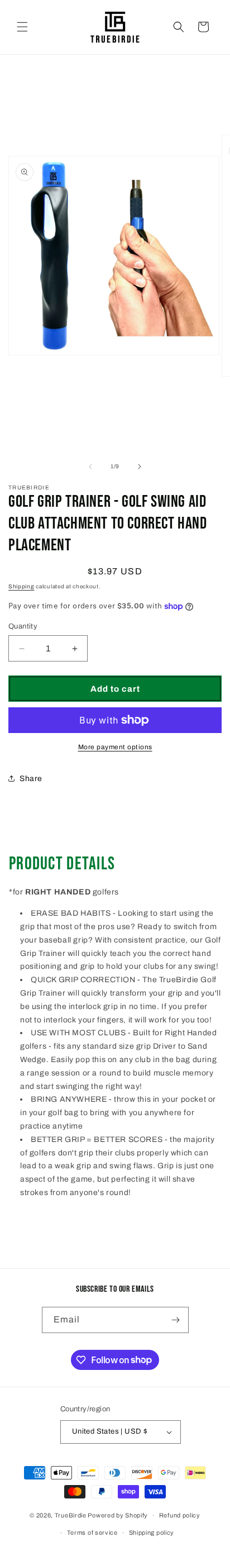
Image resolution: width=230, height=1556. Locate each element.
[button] (22, 27)
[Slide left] (90, 466)
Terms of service (92, 1532)
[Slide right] (139, 466)
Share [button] (31, 778)
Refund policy (179, 1515)
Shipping (21, 586)
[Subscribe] (176, 1320)
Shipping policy (152, 1532)
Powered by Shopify (118, 1515)
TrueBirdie (71, 1515)
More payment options (115, 747)
